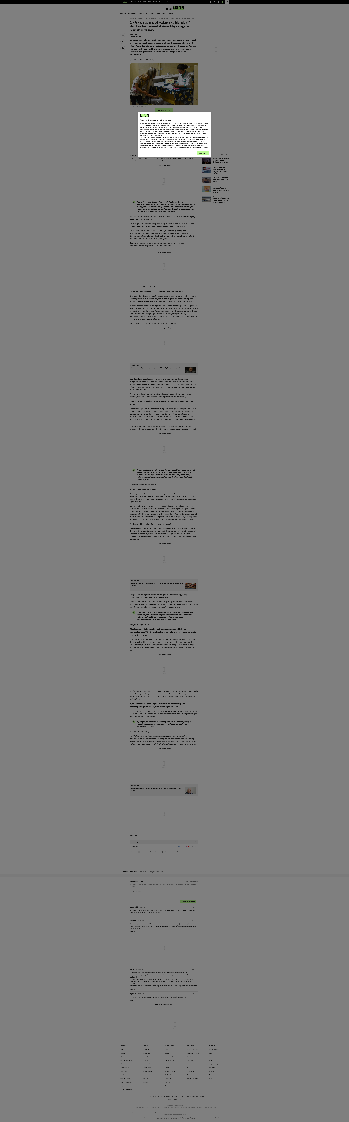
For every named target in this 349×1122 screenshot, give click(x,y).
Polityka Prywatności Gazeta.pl (194, 147)
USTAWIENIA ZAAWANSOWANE (152, 153)
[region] (174, 134)
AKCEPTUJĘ (202, 153)
